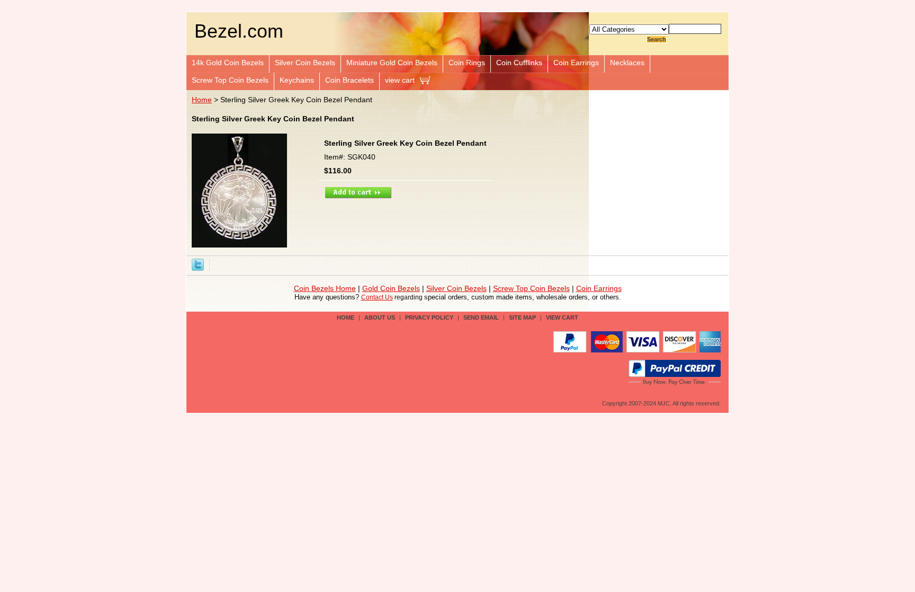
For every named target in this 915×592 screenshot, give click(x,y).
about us (379, 317)
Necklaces (627, 62)
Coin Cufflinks (519, 62)
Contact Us (377, 297)
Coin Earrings (576, 62)
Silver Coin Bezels (305, 62)
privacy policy (429, 317)
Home (202, 99)
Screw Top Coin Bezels (230, 80)
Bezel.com (238, 31)
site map (522, 317)
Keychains (297, 80)
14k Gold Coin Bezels (228, 62)
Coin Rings (466, 62)
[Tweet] (198, 264)
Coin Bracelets (349, 80)
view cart (400, 80)
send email (481, 317)
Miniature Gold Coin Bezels (391, 62)
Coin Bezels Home (325, 289)
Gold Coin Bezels (391, 289)
